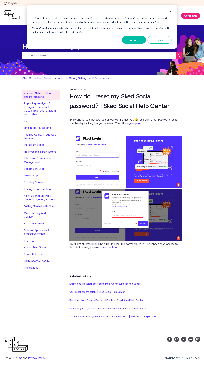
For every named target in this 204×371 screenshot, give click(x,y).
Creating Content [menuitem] (34, 182)
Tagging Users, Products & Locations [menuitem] (40, 136)
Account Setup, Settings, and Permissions (83, 78)
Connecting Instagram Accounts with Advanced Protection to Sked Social (107, 308)
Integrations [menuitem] (31, 267)
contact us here (108, 247)
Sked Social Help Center (37, 78)
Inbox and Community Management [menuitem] (37, 160)
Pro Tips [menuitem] (29, 240)
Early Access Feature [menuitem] (37, 260)
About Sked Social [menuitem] (35, 247)
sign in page (134, 123)
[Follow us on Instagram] (176, 339)
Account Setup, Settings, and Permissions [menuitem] (39, 94)
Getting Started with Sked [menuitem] (39, 206)
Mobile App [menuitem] (31, 175)
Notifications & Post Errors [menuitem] (40, 151)
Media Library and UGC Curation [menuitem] (38, 214)
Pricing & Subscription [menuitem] (37, 189)
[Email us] (197, 339)
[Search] (179, 55)
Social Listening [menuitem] (33, 254)
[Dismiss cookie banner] (171, 12)
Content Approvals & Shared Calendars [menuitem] (36, 232)
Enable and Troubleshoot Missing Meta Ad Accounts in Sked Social (104, 283)
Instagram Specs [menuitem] (34, 144)
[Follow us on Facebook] (169, 339)
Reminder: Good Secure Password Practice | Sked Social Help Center (106, 300)
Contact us (190, 15)
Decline (159, 40)
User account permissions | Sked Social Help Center (97, 291)
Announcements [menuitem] (34, 223)
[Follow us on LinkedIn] (190, 339)
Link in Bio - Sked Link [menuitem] (37, 127)
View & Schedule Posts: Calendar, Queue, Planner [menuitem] (39, 197)
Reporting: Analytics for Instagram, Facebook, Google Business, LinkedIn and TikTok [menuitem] (40, 109)
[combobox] (99, 55)
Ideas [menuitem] (27, 121)
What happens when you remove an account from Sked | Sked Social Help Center (113, 316)
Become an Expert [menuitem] (35, 168)
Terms (18, 357)
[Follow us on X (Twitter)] (183, 339)
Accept (134, 40)
